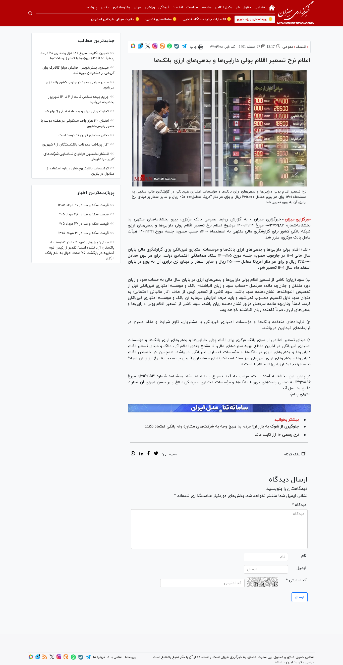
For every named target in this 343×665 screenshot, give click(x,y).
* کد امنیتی (296, 580)
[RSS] (44, 658)
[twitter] (156, 454)
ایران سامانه (284, 662)
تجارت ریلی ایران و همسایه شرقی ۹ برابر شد (76, 111)
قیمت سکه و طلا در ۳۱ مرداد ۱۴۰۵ (83, 233)
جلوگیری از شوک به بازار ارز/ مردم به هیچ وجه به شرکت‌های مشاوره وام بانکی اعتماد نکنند (222, 426)
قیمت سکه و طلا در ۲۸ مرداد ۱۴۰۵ (83, 214)
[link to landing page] (296, 13)
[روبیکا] (133, 47)
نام (303, 555)
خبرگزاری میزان (298, 219)
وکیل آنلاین (224, 7)
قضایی (260, 7)
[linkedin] (141, 454)
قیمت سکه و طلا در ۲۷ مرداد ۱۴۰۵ (83, 223)
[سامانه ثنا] (219, 408)
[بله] (176, 47)
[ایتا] (162, 47)
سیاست (192, 7)
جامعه (206, 7)
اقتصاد (178, 7)
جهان (137, 7)
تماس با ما (114, 657)
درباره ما (99, 657)
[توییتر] (147, 47)
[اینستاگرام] (154, 47)
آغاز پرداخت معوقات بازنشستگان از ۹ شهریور (75, 144)
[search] (30, 13)
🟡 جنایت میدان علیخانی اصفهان (115, 19)
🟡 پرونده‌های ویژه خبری (254, 19)
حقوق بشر (243, 7)
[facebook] (148, 454)
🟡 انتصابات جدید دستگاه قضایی (207, 19)
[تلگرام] (184, 47)
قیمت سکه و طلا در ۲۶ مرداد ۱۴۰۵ (83, 205)
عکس (105, 7)
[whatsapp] (133, 454)
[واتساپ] (169, 47)
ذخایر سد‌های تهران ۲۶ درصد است (84, 135)
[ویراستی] (140, 47)
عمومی (287, 46)
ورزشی (150, 7)
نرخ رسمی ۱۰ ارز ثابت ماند (277, 435)
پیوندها (91, 7)
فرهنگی (163, 7)
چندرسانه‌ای (121, 7)
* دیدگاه (299, 505)
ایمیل (301, 568)
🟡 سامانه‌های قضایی (161, 19)
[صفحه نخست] (272, 7)
